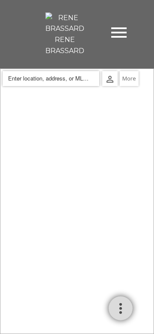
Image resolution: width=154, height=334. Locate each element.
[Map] (77, 201)
